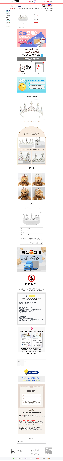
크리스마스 (42, 8)
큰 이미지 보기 (23, 23)
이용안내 (11, 448)
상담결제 (48, 8)
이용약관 (11, 450)
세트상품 (51, 8)
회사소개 (11, 447)
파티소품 (27, 8)
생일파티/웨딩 (23, 8)
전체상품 (14, 8)
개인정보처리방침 (12, 451)
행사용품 (36, 8)
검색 (36, 5)
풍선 (32, 8)
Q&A (11, 453)
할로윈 (38, 8)
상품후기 (11, 454)
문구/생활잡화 (44, 8)
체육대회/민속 (20, 8)
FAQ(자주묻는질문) (12, 452)
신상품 (17, 8)
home (46, 10)
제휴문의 (11, 449)
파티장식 (30, 8)
